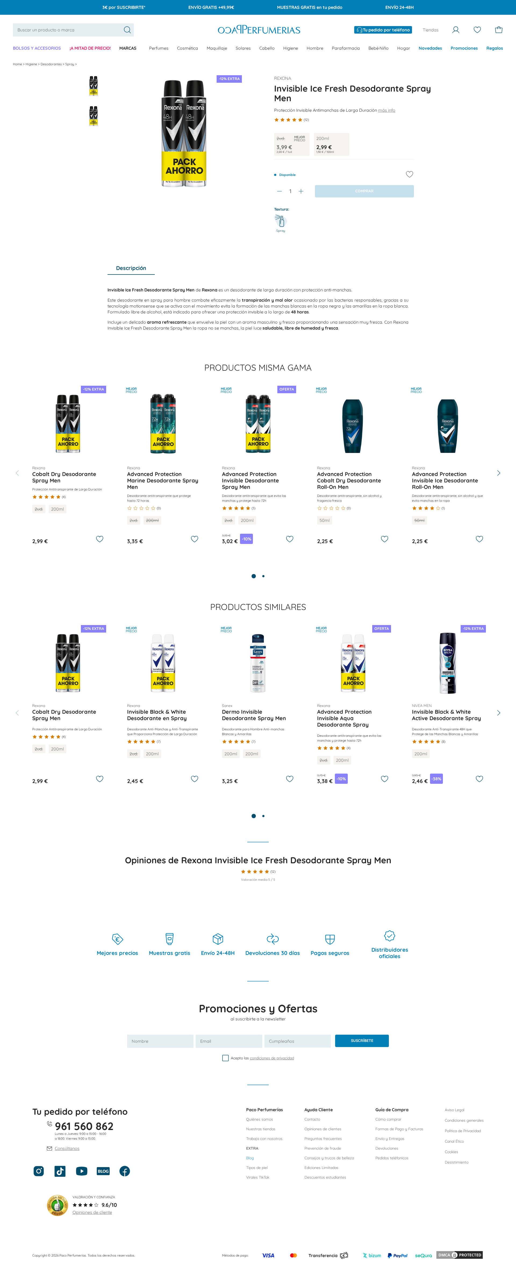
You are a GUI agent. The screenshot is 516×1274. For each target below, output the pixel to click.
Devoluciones (386, 1148)
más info (386, 110)
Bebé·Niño (378, 48)
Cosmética (187, 48)
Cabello (267, 48)
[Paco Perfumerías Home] (259, 30)
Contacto (312, 1119)
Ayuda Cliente (318, 1109)
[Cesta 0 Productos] (498, 29)
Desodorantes (52, 64)
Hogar (403, 48)
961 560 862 (84, 1126)
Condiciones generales (464, 1120)
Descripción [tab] (131, 268)
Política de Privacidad (463, 1130)
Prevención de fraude (322, 1148)
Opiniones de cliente (92, 1212)
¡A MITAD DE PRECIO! (90, 48)
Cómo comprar (388, 1119)
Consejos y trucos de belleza (329, 1158)
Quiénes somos (259, 1119)
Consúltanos (67, 1148)
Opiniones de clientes (322, 1129)
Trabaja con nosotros (264, 1138)
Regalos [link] (494, 48)
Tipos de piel (257, 1167)
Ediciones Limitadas (321, 1167)
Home (18, 64)
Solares (243, 48)
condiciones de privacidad (272, 1058)
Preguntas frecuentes (323, 1138)
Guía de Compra (391, 1109)
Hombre (315, 48)
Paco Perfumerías (264, 1109)
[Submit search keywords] (127, 30)
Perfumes (159, 48)
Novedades (430, 48)
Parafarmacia (346, 48)
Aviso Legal (454, 1109)
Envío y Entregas (389, 1138)
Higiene (290, 48)
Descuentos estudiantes (325, 1177)
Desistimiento (456, 1162)
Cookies (451, 1151)
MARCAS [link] (128, 48)
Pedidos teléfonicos (391, 1158)
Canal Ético (454, 1141)
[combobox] (73, 30)
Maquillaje (217, 48)
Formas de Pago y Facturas (399, 1129)
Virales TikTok (257, 1177)
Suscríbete (362, 1040)
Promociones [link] (464, 48)
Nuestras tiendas (260, 1129)
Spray (70, 64)
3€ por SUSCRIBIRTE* (123, 7)
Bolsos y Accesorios (37, 48)
